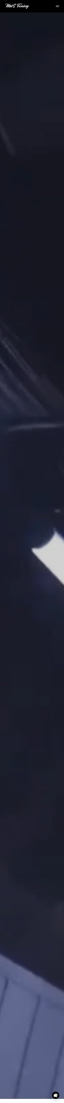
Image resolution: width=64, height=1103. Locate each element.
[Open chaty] (55, 1095)
